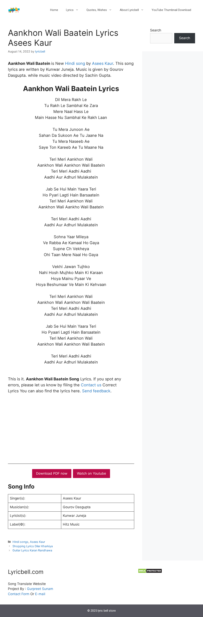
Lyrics (70, 10)
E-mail (40, 594)
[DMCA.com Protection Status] (150, 572)
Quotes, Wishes (96, 10)
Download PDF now (51, 473)
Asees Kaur (102, 63)
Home (54, 10)
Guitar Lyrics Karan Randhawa (32, 550)
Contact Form (18, 594)
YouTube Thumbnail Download (171, 10)
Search (155, 30)
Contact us (91, 385)
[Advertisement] (71, 428)
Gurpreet (34, 589)
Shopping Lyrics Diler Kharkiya (32, 546)
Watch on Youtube (91, 473)
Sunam (47, 589)
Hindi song (75, 63)
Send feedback (96, 391)
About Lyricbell (129, 10)
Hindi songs (20, 541)
